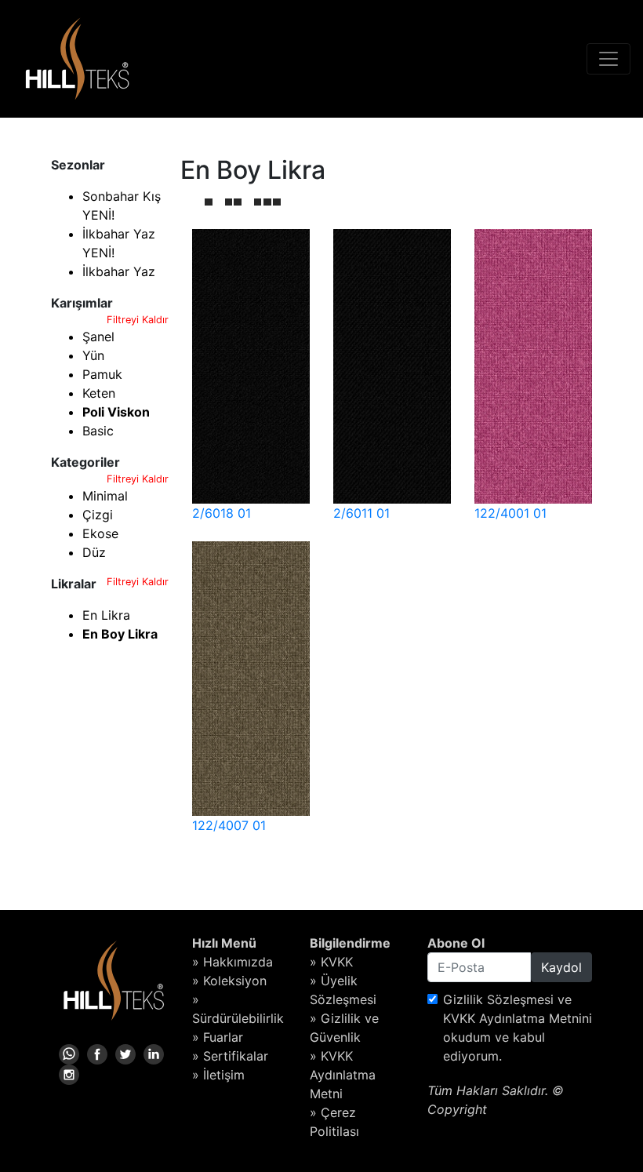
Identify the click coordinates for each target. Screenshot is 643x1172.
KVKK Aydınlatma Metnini (517, 1018)
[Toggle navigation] (608, 59)
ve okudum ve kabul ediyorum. (517, 1028)
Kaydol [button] (561, 967)
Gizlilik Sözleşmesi (498, 999)
